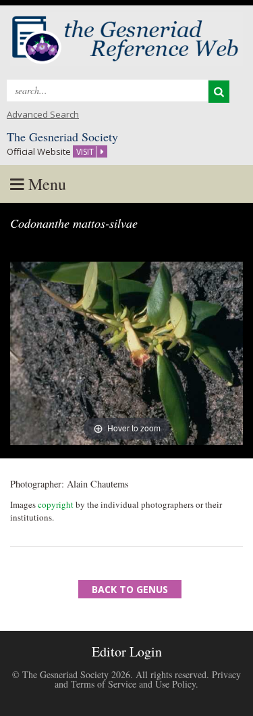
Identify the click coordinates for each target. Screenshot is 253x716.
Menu (45, 184)
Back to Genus (130, 589)
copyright (56, 504)
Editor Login (127, 651)
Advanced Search (43, 114)
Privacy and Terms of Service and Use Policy (148, 679)
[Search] (218, 91)
